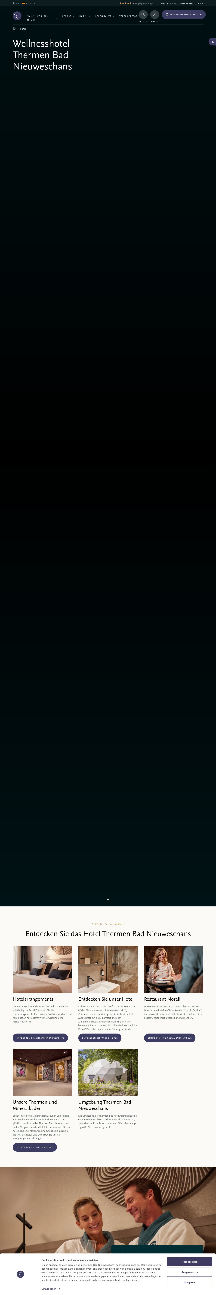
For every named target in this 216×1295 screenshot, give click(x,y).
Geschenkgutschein (191, 3)
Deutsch (31, 3)
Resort (66, 16)
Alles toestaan (189, 1261)
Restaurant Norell (162, 999)
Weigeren (189, 1282)
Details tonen (48, 1288)
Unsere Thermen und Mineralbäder (35, 1105)
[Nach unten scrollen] (108, 900)
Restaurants (103, 16)
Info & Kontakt (169, 3)
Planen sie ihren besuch (38, 17)
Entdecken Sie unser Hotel (106, 999)
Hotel (83, 16)
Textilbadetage (129, 16)
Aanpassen (188, 1272)
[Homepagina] (14, 29)
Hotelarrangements (33, 999)
